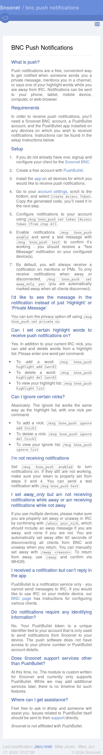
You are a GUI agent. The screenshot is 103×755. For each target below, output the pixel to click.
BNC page (21, 598)
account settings (52, 191)
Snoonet (10, 7)
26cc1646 (43, 746)
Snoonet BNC (77, 162)
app (37, 178)
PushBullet (73, 170)
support (57, 717)
